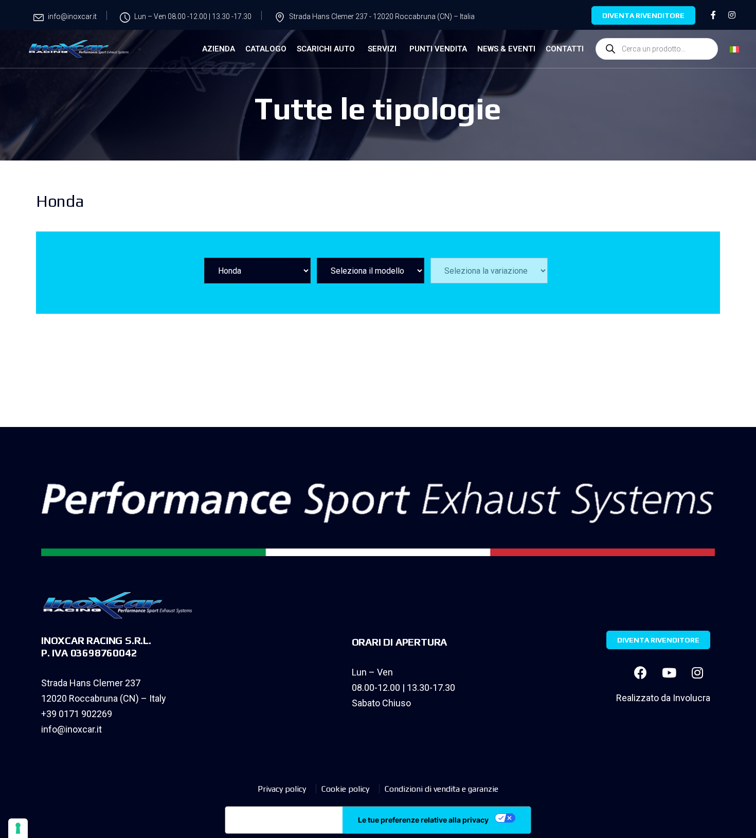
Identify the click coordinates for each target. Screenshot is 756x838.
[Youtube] (669, 672)
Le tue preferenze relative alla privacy (423, 819)
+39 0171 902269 (76, 713)
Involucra (691, 697)
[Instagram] (697, 672)
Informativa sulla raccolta (283, 820)
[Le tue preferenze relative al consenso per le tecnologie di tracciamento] (18, 828)
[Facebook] (641, 672)
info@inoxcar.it (71, 729)
